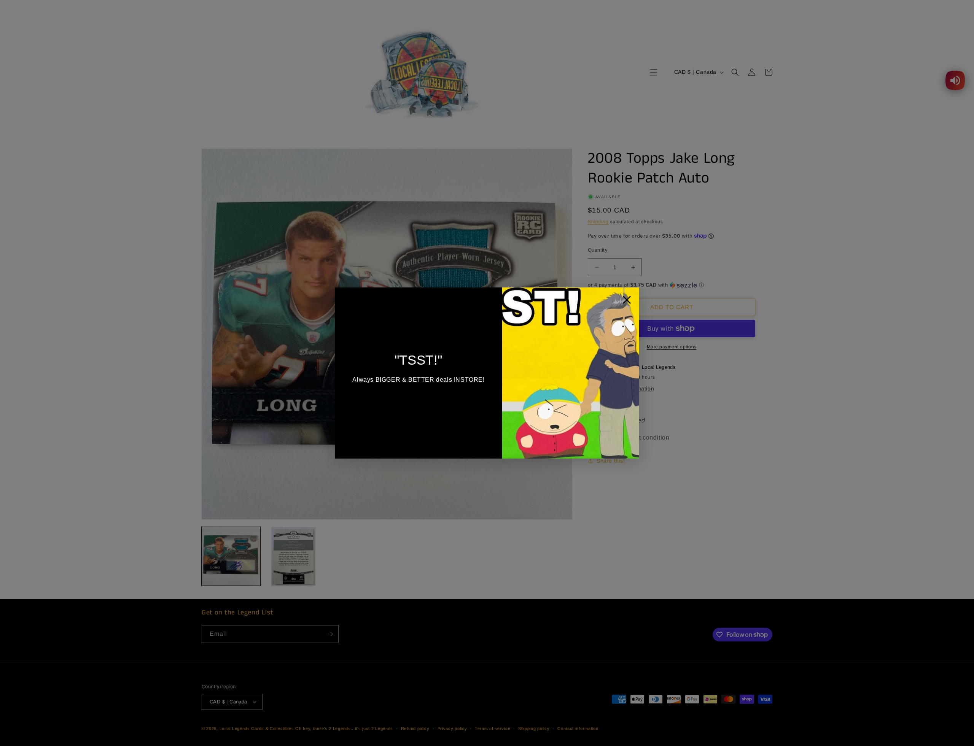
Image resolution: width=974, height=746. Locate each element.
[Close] (627, 301)
